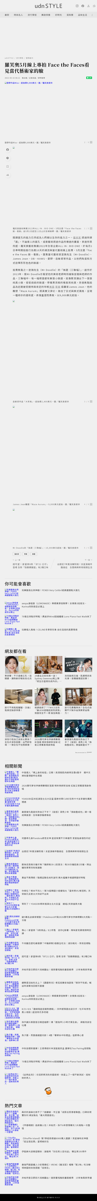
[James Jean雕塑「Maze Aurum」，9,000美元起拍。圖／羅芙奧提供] (52, 454)
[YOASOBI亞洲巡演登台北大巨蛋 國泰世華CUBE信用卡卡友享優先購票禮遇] (12, 802)
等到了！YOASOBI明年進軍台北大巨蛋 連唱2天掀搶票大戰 (52, 903)
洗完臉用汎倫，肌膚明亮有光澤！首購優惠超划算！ (78, 677)
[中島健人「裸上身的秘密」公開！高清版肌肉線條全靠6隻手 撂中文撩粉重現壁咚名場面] (12, 776)
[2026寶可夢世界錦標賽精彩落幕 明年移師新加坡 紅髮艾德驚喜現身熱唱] (12, 789)
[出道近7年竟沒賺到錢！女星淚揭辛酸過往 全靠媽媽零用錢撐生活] (12, 855)
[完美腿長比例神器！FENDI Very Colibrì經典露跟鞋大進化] (12, 594)
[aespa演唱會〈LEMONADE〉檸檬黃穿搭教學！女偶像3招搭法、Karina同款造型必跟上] (12, 607)
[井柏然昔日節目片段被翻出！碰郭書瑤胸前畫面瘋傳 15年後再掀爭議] (12, 973)
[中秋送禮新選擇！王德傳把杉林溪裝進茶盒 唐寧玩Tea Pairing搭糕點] (12, 1052)
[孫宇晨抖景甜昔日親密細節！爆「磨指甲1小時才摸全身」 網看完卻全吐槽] (12, 1025)
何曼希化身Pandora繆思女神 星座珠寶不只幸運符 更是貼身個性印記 (56, 838)
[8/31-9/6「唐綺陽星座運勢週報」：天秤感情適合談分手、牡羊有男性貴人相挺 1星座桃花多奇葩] (12, 1012)
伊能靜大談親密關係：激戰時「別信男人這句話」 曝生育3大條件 (54, 1151)
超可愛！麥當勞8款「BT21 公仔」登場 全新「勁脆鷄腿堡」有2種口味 (57, 956)
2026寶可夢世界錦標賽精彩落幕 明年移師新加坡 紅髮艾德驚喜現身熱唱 (48, 742)
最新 (7, 14)
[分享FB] (7, 149)
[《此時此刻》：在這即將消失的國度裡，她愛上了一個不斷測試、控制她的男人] (12, 1078)
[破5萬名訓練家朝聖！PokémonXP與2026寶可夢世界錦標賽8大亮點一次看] (12, 920)
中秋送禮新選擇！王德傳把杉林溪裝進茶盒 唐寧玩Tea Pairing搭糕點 (56, 1048)
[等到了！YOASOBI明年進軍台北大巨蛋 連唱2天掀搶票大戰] (12, 907)
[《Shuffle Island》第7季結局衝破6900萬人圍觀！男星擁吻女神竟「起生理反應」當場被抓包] (12, 1142)
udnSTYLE (9, 58)
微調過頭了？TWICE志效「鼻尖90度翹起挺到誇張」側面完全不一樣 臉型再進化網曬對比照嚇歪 (48, 710)
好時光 (58, 14)
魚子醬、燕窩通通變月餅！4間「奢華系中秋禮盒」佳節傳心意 (53, 1035)
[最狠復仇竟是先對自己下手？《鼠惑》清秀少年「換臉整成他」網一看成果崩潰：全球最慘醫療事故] (12, 815)
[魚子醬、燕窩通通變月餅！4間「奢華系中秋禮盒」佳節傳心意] (12, 1039)
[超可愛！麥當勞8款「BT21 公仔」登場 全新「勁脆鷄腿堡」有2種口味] (12, 960)
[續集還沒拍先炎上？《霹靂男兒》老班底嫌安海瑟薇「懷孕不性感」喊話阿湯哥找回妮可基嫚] (12, 986)
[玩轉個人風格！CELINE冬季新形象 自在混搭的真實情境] (12, 633)
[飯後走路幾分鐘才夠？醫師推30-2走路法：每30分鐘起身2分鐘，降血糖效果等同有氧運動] (12, 868)
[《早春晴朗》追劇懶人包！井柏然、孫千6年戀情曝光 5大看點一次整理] (12, 1129)
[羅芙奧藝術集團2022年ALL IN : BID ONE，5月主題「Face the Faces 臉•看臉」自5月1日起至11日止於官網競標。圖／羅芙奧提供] (52, 186)
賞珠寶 (70, 14)
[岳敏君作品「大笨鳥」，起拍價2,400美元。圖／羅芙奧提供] (52, 349)
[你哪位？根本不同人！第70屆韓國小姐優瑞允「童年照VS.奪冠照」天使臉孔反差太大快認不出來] (12, 894)
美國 (33, 554)
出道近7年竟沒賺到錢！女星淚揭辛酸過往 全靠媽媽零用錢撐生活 (55, 851)
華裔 (25, 554)
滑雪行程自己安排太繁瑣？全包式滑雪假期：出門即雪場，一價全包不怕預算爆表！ (18, 742)
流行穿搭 (32, 14)
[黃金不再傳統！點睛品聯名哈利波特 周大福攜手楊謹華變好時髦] (12, 881)
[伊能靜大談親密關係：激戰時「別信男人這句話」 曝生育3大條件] (12, 1155)
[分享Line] (7, 158)
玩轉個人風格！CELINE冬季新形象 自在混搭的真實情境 (49, 629)
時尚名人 (18, 14)
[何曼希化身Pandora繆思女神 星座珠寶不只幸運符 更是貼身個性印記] (12, 842)
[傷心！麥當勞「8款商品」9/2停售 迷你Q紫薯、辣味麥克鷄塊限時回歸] (12, 934)
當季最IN (29, 58)
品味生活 (82, 14)
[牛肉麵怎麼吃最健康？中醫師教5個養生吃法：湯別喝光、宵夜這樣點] (12, 947)
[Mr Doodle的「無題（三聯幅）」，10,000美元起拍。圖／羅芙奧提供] (52, 527)
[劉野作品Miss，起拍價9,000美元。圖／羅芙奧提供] (48, 111)
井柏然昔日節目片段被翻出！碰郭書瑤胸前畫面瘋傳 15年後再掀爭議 (57, 969)
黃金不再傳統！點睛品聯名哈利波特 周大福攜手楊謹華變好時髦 (53, 877)
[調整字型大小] (7, 175)
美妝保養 (45, 14)
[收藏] (7, 166)
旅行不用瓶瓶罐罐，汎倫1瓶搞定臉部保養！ (18, 709)
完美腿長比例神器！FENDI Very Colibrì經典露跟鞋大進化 (51, 590)
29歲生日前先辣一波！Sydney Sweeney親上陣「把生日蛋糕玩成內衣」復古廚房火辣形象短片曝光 (48, 678)
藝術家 (17, 554)
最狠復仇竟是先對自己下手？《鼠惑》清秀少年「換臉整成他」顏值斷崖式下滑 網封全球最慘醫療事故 (78, 742)
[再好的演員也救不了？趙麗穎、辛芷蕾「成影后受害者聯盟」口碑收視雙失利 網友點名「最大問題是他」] (12, 1115)
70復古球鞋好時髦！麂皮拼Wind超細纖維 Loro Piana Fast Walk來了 (57, 616)
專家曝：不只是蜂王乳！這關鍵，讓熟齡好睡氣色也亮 (18, 677)
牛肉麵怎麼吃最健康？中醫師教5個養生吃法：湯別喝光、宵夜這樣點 (56, 943)
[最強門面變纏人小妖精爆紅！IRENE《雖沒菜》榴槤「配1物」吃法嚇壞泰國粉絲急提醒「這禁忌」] (12, 1168)
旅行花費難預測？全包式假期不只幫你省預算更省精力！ (78, 710)
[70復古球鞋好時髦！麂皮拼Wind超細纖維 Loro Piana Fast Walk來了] (12, 620)
